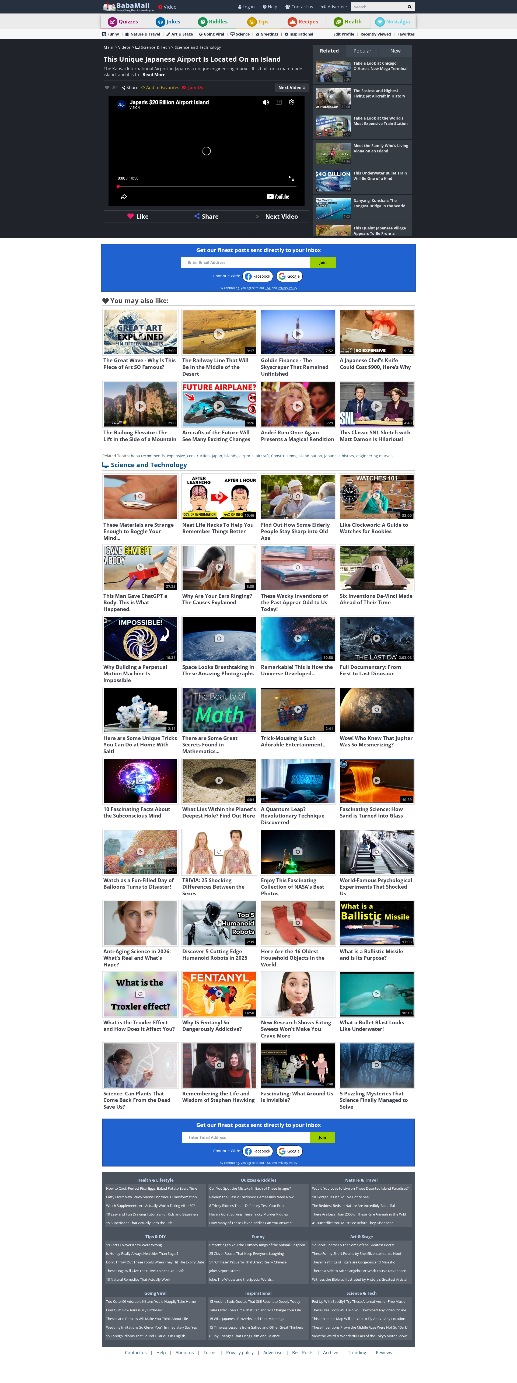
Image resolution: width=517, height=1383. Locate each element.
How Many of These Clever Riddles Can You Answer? (250, 1222)
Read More (153, 75)
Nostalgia (398, 21)
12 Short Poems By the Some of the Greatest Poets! (353, 1244)
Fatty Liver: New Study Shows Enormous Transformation (151, 1197)
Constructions (283, 455)
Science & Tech (155, 47)
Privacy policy (240, 1353)
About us (185, 1353)
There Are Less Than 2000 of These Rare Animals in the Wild (359, 1214)
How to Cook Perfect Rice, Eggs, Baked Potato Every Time (151, 1188)
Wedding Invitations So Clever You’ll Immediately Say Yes (151, 1327)
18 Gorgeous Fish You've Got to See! (340, 1197)
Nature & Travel (145, 34)
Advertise (337, 7)
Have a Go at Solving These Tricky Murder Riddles (248, 1214)
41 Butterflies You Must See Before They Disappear (352, 1222)
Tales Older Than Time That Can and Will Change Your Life (255, 1310)
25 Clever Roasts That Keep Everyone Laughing (246, 1253)
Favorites (406, 34)
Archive (330, 1353)
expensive (176, 455)
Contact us (302, 7)
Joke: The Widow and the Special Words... (241, 1279)
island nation (310, 455)
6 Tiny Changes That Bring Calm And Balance (244, 1335)
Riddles (218, 21)
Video (170, 7)
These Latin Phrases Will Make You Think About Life (147, 1318)
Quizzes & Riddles (258, 1180)
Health (353, 21)
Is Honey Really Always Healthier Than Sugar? (142, 1253)
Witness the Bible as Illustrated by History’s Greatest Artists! (359, 1279)
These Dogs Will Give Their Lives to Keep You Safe (145, 1270)
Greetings (269, 34)
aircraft (262, 455)
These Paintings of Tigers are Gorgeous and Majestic (353, 1262)
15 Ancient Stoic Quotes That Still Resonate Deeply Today (254, 1301)
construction (198, 455)
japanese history (339, 455)
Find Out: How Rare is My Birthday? (134, 1310)
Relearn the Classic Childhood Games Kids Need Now (251, 1197)
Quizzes (128, 21)
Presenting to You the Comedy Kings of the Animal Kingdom (257, 1244)
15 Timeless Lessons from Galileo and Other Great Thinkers (256, 1327)
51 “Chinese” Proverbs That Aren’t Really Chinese (248, 1262)
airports (246, 455)
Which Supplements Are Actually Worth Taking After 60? (150, 1205)
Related (329, 50)
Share (132, 87)
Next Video (290, 87)
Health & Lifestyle (155, 1180)
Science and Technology (198, 47)
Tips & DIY (155, 1236)
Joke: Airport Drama (224, 1270)
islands (230, 455)
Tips (263, 21)
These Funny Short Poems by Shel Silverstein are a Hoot (356, 1253)
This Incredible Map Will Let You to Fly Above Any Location (358, 1318)
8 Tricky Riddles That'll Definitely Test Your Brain (247, 1205)
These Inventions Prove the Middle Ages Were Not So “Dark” (360, 1327)
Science (243, 34)
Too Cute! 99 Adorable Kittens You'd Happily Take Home (151, 1301)
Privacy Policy (287, 288)
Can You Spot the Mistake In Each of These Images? (250, 1188)
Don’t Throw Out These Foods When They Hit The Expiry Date (155, 1262)
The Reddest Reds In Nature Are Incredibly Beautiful (353, 1205)
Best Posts (302, 1353)
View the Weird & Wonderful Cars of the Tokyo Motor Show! (359, 1335)
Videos (124, 47)
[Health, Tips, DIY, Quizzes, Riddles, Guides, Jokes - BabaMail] (128, 6)
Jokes (173, 21)
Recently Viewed (376, 34)
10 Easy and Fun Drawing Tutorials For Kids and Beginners (152, 1214)
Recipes (308, 21)
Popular (362, 50)
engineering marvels (374, 455)
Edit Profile (343, 34)
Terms (210, 1353)
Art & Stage (182, 34)
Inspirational (301, 34)
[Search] (410, 6)
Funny (113, 34)
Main (108, 47)
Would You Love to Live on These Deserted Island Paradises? (360, 1188)
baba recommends (148, 455)
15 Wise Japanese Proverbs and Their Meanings (246, 1318)
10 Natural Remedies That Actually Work (138, 1279)
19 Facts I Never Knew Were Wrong (134, 1244)
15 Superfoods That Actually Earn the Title (139, 1222)
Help (272, 7)
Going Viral (214, 34)
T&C (268, 288)
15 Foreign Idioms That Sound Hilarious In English (145, 1335)
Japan (217, 455)
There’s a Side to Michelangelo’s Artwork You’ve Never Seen (359, 1270)
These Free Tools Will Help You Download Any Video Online (359, 1310)
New (395, 50)
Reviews (384, 1353)
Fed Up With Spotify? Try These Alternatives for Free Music (358, 1301)
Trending (357, 1353)
